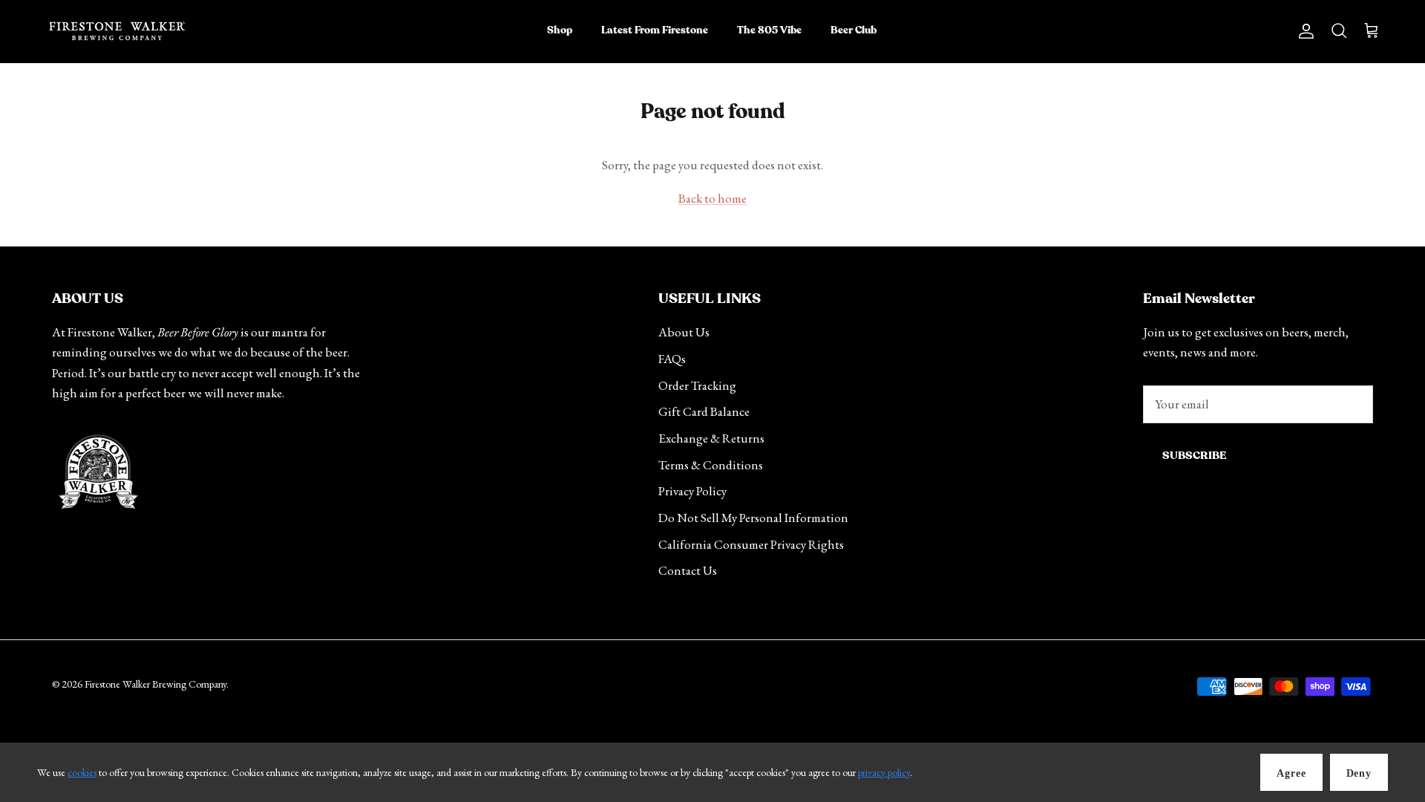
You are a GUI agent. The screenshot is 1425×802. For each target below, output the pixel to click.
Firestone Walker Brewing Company (155, 684)
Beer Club (854, 30)
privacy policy (884, 772)
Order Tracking (697, 385)
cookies (82, 772)
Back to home (712, 198)
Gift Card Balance (704, 411)
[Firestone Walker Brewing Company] (117, 31)
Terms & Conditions (710, 465)
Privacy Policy (692, 491)
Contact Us (687, 570)
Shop (559, 30)
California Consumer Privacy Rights (751, 544)
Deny (1359, 773)
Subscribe (1194, 455)
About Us (684, 332)
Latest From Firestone (654, 30)
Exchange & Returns (711, 438)
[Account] (1303, 31)
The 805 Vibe (769, 30)
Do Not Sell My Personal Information (753, 517)
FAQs (672, 359)
